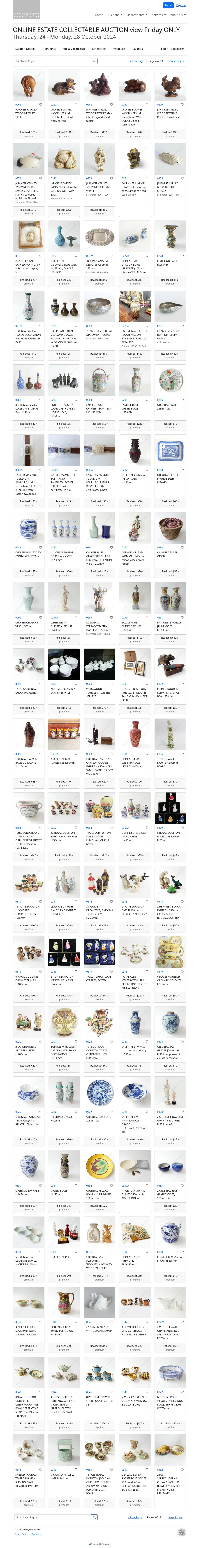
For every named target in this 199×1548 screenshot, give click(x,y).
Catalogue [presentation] (74, 49)
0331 (53, 1185)
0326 (53, 1112)
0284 (89, 400)
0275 (160, 178)
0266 (18, 104)
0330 (18, 1185)
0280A (125, 326)
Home (99, 15)
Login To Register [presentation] (172, 49)
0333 (160, 1185)
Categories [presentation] (99, 49)
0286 (160, 400)
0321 (53, 1041)
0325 (18, 1112)
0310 (18, 901)
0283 (53, 400)
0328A (160, 1112)
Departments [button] (136, 15)
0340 (53, 1322)
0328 (124, 1112)
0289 (18, 547)
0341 (89, 1322)
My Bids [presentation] (137, 49)
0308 (89, 827)
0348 (18, 1469)
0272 (53, 178)
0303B (89, 754)
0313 (124, 901)
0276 (18, 256)
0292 (124, 547)
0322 (89, 1041)
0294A (54, 617)
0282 (18, 400)
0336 (89, 1252)
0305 (160, 754)
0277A (89, 256)
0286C (89, 470)
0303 (18, 754)
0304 (124, 754)
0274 (124, 178)
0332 (89, 1185)
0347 (160, 1392)
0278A (19, 326)
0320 (18, 1041)
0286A (19, 470)
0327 (89, 1112)
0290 (53, 547)
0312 (89, 901)
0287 (124, 470)
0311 (53, 901)
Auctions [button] (114, 15)
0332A (125, 1185)
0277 (53, 256)
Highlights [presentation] (49, 49)
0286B (54, 470)
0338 (160, 1252)
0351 (124, 1469)
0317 (89, 971)
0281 (160, 326)
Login (168, 5)
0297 (160, 617)
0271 (18, 178)
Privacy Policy (21, 1534)
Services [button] (158, 15)
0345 (89, 1392)
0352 (160, 1469)
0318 (124, 971)
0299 (53, 684)
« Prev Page (137, 61)
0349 (53, 1469)
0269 (124, 104)
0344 (53, 1392)
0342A (160, 1322)
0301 (124, 684)
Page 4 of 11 (156, 61)
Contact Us (37, 1534)
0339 (18, 1322)
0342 (124, 1322)
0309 (160, 827)
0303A (54, 754)
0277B (125, 256)
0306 (18, 827)
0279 (53, 326)
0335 (53, 1252)
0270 (160, 104)
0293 (160, 547)
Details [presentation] (25, 49)
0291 (89, 547)
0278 (160, 256)
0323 (124, 1041)
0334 (18, 1252)
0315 (18, 971)
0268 (89, 104)
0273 (89, 178)
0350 (89, 1469)
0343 (18, 1392)
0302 (160, 684)
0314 (160, 901)
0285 (124, 400)
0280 (89, 326)
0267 (53, 104)
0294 (18, 617)
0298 (18, 684)
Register (181, 5)
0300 (89, 684)
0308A (125, 827)
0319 (160, 971)
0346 (124, 1392)
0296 (124, 617)
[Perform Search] (94, 61)
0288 (160, 470)
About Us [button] (176, 15)
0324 (160, 1041)
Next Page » (177, 61)
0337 (124, 1252)
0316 (53, 971)
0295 (89, 617)
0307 (53, 827)
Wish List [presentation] (119, 49)
